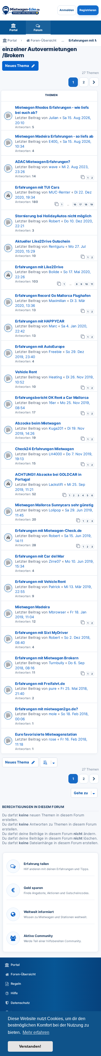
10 (86, 284)
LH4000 (55, 454)
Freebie (55, 351)
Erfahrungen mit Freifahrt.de (40, 683)
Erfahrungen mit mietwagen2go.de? (46, 709)
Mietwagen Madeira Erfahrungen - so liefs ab (54, 136)
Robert (54, 221)
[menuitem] (13, 28)
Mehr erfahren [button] (36, 1032)
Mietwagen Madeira (32, 607)
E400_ (54, 141)
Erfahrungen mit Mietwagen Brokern (46, 658)
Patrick (54, 587)
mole (53, 714)
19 (91, 204)
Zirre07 (55, 561)
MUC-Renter (59, 192)
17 (80, 204)
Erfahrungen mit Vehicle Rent (40, 581)
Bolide (54, 272)
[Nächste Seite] (94, 82)
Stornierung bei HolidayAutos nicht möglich (53, 216)
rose (52, 739)
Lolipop (55, 510)
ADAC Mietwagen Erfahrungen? (42, 161)
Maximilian (57, 300)
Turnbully (56, 663)
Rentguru (56, 246)
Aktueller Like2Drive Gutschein (42, 241)
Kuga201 (56, 428)
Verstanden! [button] (30, 1046)
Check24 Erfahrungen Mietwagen (44, 449)
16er (52, 402)
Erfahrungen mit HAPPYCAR (39, 321)
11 (92, 284)
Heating (55, 377)
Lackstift (56, 484)
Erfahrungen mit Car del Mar (39, 556)
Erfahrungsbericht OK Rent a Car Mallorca (52, 397)
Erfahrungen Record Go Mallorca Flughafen (52, 295)
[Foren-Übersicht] (21, 10)
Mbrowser (57, 612)
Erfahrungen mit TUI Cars (37, 187)
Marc (53, 326)
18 (86, 204)
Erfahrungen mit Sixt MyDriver (41, 632)
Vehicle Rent (26, 372)
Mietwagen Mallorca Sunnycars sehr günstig (54, 505)
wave (53, 167)
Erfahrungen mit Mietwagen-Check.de (48, 530)
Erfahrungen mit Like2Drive (39, 267)
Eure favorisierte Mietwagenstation (46, 734)
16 (75, 204)
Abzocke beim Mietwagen (38, 423)
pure (53, 688)
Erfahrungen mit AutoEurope (40, 346)
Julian (53, 118)
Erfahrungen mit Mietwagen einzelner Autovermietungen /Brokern (39, 49)
